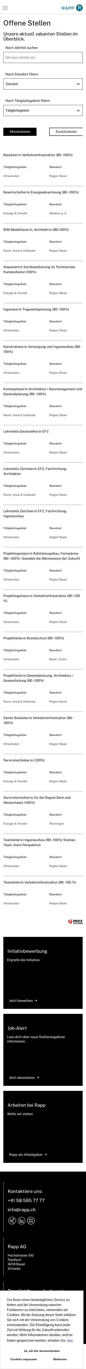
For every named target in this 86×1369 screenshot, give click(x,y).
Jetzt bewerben (21, 1001)
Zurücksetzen (66, 132)
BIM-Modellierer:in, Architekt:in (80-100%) (36, 230)
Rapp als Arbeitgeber (26, 1155)
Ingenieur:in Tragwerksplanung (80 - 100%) (36, 309)
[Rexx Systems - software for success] (75, 921)
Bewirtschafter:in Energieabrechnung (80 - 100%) (41, 192)
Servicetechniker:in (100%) (24, 760)
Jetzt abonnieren (22, 1078)
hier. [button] (70, 1340)
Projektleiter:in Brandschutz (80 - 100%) (33, 638)
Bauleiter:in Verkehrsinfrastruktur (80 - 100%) (38, 155)
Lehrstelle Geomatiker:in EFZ (26, 431)
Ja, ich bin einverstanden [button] (42, 1351)
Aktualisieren (20, 132)
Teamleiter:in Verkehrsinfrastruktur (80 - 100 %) (39, 882)
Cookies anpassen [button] (23, 1359)
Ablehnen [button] (60, 1359)
